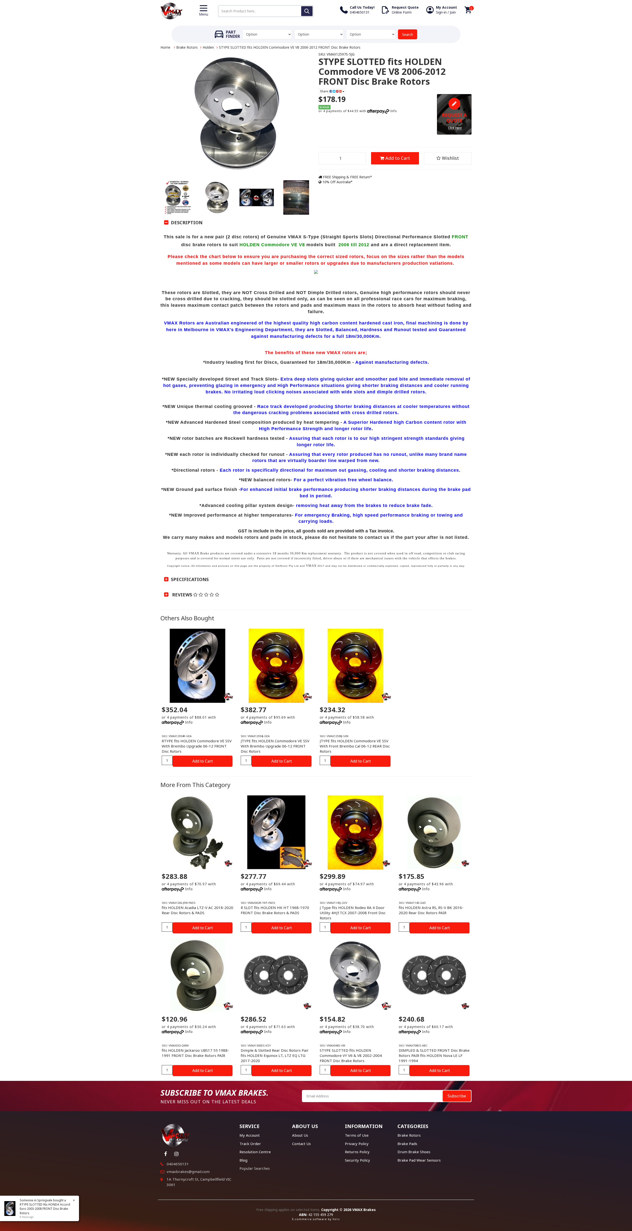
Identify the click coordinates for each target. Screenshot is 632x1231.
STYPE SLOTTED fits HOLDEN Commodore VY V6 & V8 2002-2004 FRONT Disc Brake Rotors (351, 1055)
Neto (336, 1219)
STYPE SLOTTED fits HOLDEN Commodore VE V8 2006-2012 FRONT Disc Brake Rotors (289, 47)
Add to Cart (397, 158)
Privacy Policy (357, 1143)
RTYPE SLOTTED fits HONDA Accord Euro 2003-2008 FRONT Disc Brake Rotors (45, 1208)
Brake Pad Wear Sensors (419, 1160)
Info (393, 111)
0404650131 (178, 1163)
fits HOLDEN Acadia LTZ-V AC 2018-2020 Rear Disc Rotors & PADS (197, 910)
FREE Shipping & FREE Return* (347, 177)
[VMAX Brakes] (171, 10)
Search (407, 34)
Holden (208, 47)
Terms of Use (357, 1135)
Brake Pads (407, 1143)
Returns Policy (357, 1151)
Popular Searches (254, 1168)
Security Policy (357, 1160)
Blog (243, 1160)
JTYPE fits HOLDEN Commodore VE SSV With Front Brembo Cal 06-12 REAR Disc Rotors (355, 746)
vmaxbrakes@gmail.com (188, 1171)
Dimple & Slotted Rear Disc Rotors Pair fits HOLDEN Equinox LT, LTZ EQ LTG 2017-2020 (275, 1055)
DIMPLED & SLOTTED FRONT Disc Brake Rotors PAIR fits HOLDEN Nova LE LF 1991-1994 (434, 1055)
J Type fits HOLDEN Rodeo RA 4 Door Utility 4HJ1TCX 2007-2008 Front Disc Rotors (353, 912)
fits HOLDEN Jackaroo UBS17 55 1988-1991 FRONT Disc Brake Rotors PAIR (195, 1053)
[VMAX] (228, 863)
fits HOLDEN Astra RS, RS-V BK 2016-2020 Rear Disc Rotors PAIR (431, 910)
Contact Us (301, 1143)
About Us (300, 1135)
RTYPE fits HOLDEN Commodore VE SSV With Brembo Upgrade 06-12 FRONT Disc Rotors (197, 746)
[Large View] (177, 197)
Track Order (250, 1143)
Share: (325, 91)
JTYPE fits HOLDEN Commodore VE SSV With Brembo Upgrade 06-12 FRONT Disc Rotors (275, 746)
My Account (249, 1135)
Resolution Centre (255, 1151)
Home (165, 47)
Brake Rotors (187, 47)
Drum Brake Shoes (413, 1151)
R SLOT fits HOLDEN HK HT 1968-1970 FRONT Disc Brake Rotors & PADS (275, 910)
